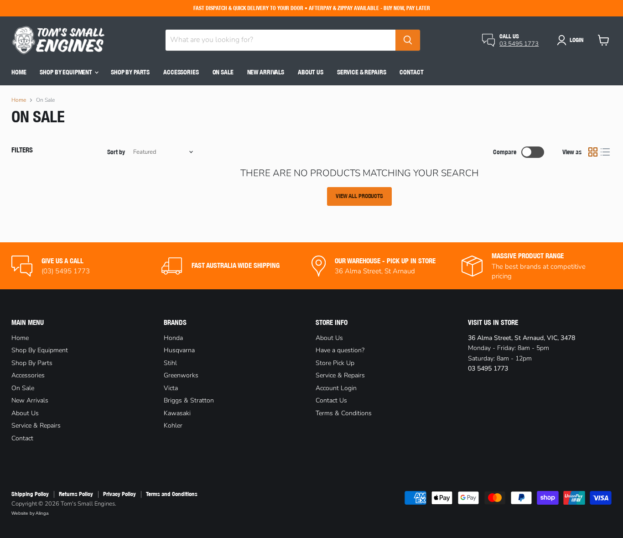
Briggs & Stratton (189, 400)
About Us (310, 72)
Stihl (170, 363)
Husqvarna (179, 350)
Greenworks (181, 375)
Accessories (180, 72)
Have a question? (340, 350)
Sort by (116, 152)
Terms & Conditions (344, 413)
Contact (411, 72)
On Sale (223, 72)
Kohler (173, 425)
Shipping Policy (30, 494)
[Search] (407, 40)
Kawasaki (177, 413)
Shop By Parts (130, 72)
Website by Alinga (30, 513)
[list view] (605, 152)
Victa (171, 388)
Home (18, 72)
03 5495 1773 (519, 44)
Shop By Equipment (66, 72)
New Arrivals (265, 72)
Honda (173, 338)
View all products (359, 196)
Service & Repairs (361, 72)
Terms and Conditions (171, 494)
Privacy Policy (119, 494)
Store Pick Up (335, 363)
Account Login (336, 388)
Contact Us (331, 400)
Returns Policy (76, 494)
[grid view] (593, 152)
